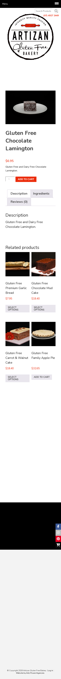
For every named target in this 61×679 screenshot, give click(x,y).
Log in (50, 670)
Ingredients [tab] (41, 193)
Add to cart (26, 179)
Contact (10, 620)
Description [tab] (18, 193)
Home (9, 595)
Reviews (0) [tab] (19, 202)
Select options (13, 308)
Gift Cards (11, 609)
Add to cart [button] (42, 377)
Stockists (11, 616)
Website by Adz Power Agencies (30, 673)
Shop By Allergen (15, 602)
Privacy (10, 634)
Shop (10, 70)
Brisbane (23, 77)
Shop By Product (15, 599)
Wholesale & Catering (18, 613)
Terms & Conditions (16, 630)
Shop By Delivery (15, 606)
